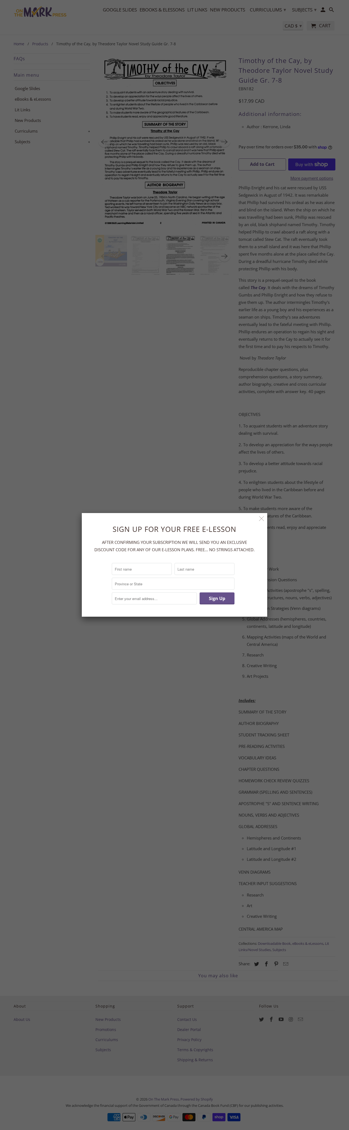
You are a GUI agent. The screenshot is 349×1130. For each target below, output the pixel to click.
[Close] (261, 518)
